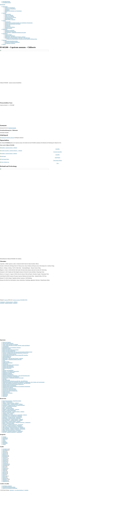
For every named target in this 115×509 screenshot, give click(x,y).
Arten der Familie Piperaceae (7, 343)
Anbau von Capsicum (6, 342)
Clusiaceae (4, 461)
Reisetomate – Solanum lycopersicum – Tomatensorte (12, 431)
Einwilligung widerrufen (7, 486)
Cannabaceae (4, 458)
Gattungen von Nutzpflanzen (7, 370)
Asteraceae (4, 453)
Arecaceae (4, 452)
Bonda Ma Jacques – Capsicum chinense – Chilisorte (12, 420)
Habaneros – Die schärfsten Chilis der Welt (10, 371)
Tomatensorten (5, 394)
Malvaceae (4, 472)
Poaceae (4, 474)
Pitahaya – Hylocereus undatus (8, 423)
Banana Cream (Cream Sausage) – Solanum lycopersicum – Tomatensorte (16, 422)
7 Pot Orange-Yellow (57, 160)
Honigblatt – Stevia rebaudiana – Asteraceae (10, 409)
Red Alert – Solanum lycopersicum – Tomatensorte (12, 432)
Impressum (4, 378)
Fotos (3, 369)
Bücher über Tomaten (6, 348)
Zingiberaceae (5, 481)
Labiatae (4, 470)
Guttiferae (4, 469)
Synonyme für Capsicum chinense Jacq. (9, 390)
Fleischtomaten (5, 363)
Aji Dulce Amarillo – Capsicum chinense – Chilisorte (12, 404)
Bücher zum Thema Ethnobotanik (8, 350)
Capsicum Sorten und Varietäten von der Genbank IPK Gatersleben (15, 355)
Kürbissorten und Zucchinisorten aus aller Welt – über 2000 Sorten (15, 381)
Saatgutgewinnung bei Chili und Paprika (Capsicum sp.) (13, 384)
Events (3, 360)
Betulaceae (4, 454)
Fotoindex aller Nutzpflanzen (7, 365)
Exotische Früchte (5, 361)
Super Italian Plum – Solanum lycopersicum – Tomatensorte (13, 428)
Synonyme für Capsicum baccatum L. (9, 389)
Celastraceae (4, 460)
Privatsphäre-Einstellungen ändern (8, 487)
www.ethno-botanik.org (19, 490)
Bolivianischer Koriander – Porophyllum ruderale (11, 400)
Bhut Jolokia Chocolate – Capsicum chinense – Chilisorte (13, 411)
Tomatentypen (5, 395)
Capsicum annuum (16, 299)
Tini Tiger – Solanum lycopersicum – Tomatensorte (12, 425)
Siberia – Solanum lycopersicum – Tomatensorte (11, 430)
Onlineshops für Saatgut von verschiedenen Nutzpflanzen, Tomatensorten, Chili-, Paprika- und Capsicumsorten (23, 382)
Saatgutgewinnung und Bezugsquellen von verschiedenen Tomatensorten (16, 386)
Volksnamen (4, 396)
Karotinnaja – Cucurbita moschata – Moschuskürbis (12, 417)
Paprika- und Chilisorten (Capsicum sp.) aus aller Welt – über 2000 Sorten (16, 383)
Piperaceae (4, 473)
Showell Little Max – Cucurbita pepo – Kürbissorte (12, 415)
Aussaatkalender (5, 346)
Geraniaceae (4, 468)
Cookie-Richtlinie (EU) (6, 356)
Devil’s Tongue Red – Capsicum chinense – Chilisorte (12, 419)
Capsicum (6, 299)
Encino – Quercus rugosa (7, 407)
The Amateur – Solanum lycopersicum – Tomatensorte (12, 424)
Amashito (57, 149)
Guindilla (58, 154)
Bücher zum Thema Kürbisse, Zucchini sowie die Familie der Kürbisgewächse (17, 351)
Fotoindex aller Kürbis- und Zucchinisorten (10, 364)
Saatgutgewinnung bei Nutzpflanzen (9, 385)
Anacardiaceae (5, 450)
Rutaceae (4, 477)
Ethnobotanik (2, 4)
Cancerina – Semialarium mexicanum (9, 406)
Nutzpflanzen (4, 443)
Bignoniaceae (5, 455)
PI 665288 (22, 299)
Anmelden (26, 490)
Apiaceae (4, 451)
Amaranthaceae (5, 449)
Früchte (3, 440)
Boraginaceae (5, 456)
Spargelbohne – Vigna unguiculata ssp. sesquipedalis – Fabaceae (14, 414)
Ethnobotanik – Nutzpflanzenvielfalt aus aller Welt (11, 359)
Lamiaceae (4, 471)
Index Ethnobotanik (6, 380)
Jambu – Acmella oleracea (7, 401)
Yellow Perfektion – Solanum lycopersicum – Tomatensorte (13, 427)
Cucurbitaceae (5, 437)
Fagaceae (4, 467)
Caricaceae (4, 459)
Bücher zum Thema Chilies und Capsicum (10, 349)
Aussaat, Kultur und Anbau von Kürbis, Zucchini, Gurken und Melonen (16, 345)
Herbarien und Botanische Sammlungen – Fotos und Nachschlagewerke (16, 375)
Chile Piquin (57, 157)
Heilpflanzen (4, 442)
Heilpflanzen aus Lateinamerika (8, 372)
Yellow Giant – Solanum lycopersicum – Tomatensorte (12, 426)
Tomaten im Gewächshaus (7, 392)
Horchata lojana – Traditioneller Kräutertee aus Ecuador (12, 377)
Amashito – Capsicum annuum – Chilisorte (10, 403)
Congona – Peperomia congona (8, 412)
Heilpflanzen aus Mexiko (7, 373)
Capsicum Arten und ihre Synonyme (9, 354)
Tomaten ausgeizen (6, 391)
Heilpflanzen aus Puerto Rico (7, 374)
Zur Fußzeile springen (6, 2)
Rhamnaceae (4, 476)
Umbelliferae (4, 480)
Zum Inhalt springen (6, 1)
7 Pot (57, 163)
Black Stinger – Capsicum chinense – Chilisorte (11, 421)
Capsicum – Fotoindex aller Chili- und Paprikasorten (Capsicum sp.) (15, 353)
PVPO (26, 299)
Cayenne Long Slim (57, 151)
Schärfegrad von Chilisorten (7, 387)
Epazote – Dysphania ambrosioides (9, 410)
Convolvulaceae (5, 464)
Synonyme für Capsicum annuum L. (9, 388)
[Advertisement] (36, 92)
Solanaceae (4, 479)
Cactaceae (4, 457)
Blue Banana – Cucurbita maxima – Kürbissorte (11, 418)
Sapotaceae (4, 478)
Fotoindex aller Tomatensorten (8, 367)
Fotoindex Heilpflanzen (6, 368)
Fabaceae (4, 466)
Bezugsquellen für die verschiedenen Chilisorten (11, 347)
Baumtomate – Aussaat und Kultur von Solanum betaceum (13, 405)
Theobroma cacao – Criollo (7, 413)
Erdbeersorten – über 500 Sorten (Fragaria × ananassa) (12, 358)
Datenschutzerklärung (6, 357)
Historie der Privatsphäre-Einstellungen (9, 488)
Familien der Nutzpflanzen (7, 362)
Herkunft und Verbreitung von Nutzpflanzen (10, 376)
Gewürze (4, 441)
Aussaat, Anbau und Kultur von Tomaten (10, 344)
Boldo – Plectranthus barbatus (8, 408)
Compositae (4, 463)
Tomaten (4, 444)
